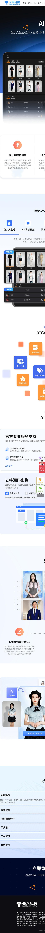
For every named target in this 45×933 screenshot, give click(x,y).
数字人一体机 (32, 3)
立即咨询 (9, 466)
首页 (24, 3)
